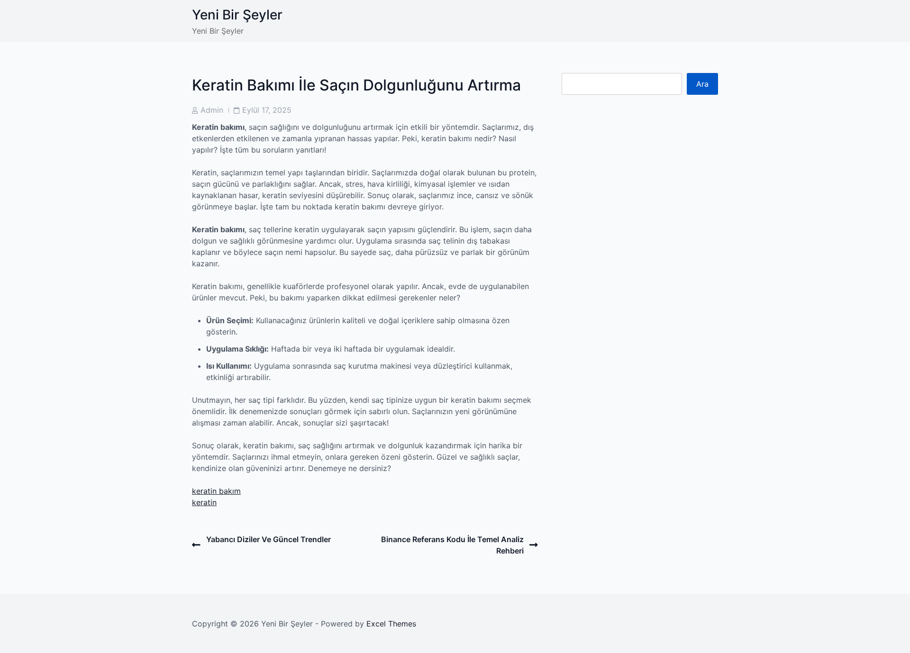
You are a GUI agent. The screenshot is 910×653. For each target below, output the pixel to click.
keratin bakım (216, 491)
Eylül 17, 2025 (266, 110)
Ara (702, 84)
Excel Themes (391, 623)
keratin (204, 502)
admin (211, 110)
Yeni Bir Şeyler (237, 15)
